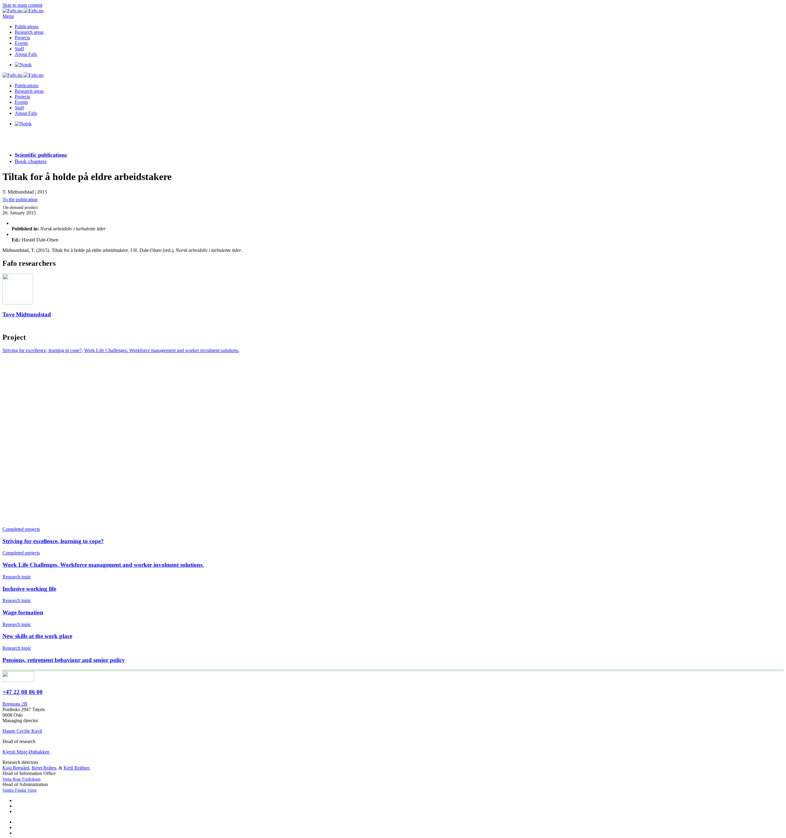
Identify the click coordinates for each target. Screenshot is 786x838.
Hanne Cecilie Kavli (22, 731)
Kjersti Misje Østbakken (25, 751)
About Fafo (26, 54)
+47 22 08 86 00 (22, 692)
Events (21, 43)
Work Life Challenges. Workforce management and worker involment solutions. (161, 350)
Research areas (29, 32)
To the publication (19, 199)
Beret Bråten (44, 767)
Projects (22, 37)
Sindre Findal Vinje (19, 790)
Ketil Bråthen (77, 767)
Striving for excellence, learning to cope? (42, 350)
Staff (19, 48)
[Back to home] (23, 10)
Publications (26, 26)
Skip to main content (22, 5)
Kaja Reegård (15, 767)
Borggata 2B (14, 704)
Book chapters (31, 161)
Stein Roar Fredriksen (21, 779)
